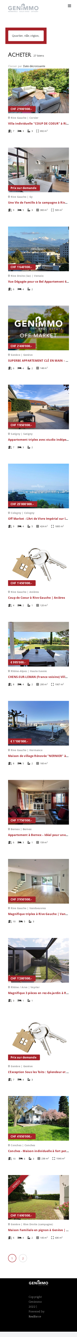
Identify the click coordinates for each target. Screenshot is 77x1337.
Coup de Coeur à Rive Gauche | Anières (36, 598)
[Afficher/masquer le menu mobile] (70, 6)
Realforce (35, 1316)
